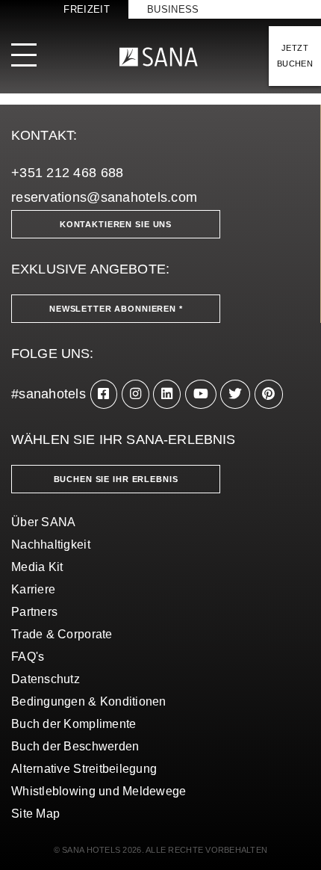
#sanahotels (48, 393)
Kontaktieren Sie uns (116, 224)
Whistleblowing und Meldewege (99, 791)
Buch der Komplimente (73, 724)
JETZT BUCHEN (295, 55)
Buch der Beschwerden (75, 746)
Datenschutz (45, 679)
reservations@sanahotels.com (104, 197)
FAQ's (27, 656)
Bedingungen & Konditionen (88, 701)
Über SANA (43, 522)
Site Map (35, 813)
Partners (34, 611)
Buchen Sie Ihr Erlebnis (116, 479)
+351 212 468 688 (67, 172)
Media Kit (37, 567)
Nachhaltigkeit (50, 544)
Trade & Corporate (62, 634)
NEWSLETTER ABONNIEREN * (116, 308)
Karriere (33, 589)
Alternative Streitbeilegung (84, 768)
